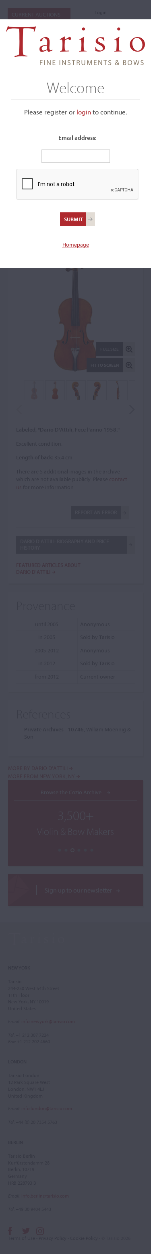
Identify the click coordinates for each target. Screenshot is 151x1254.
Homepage (75, 244)
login (84, 112)
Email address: (77, 137)
